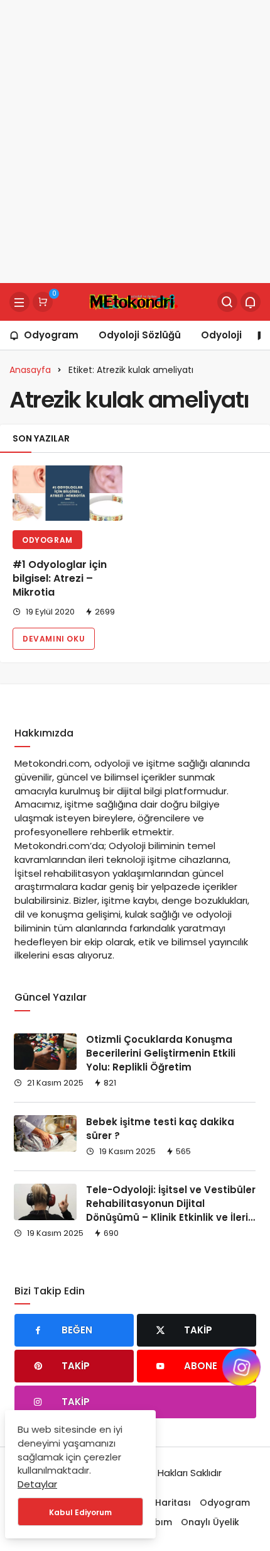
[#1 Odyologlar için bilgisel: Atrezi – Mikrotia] (67, 493)
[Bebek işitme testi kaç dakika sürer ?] (45, 1133)
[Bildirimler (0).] (250, 302)
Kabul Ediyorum (80, 1512)
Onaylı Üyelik (210, 1522)
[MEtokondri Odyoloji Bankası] (135, 301)
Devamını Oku (54, 638)
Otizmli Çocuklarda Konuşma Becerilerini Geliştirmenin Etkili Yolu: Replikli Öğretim (160, 1053)
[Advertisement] (135, 141)
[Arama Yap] (227, 302)
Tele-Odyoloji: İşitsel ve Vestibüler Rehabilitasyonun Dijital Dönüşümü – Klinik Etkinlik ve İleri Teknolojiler (171, 1211)
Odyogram (51, 335)
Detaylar (37, 1484)
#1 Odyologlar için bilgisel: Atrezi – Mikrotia (60, 578)
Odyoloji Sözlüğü (140, 335)
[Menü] (19, 302)
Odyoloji (221, 335)
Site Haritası (163, 1502)
